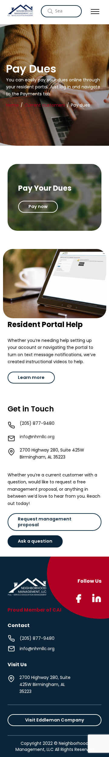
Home (12, 105)
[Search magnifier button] (68, 11)
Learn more (31, 377)
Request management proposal (44, 522)
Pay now (38, 206)
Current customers (45, 105)
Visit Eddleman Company (54, 720)
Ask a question (35, 541)
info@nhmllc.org (37, 437)
